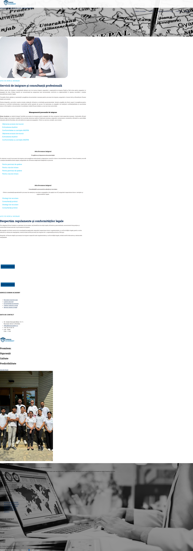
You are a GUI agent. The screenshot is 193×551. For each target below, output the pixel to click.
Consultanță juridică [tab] (9, 201)
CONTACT (179, 11)
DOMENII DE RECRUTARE (165, 11)
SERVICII (151, 11)
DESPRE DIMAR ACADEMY (11, 502)
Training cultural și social (11, 305)
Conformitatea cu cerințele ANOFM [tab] (15, 130)
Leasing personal (8, 301)
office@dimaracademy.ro (11, 325)
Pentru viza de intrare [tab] (10, 167)
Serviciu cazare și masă (10, 307)
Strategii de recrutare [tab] (10, 198)
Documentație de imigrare (11, 303)
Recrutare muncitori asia (11, 300)
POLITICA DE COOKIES (10, 510)
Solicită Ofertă (4, 370)
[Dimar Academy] (9, 3)
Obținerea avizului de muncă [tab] (12, 124)
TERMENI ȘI (10, 508)
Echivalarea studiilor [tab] (10, 127)
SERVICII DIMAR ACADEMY (11, 504)
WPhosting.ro (36, 550)
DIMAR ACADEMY (140, 11)
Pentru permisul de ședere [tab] (12, 164)
